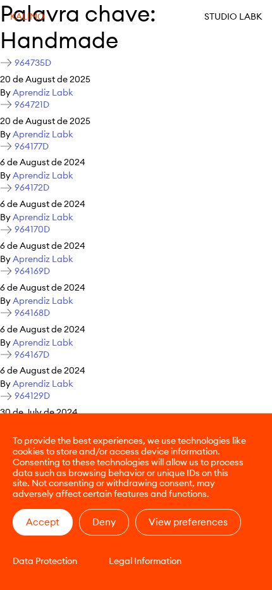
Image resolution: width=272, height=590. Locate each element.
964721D (32, 104)
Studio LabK (233, 16)
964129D (32, 396)
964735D (33, 63)
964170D (32, 229)
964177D (32, 146)
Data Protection (45, 561)
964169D (32, 271)
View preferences (188, 522)
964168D (32, 313)
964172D (32, 187)
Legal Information (145, 561)
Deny (104, 522)
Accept (42, 522)
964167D (32, 354)
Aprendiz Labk (43, 92)
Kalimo (27, 16)
